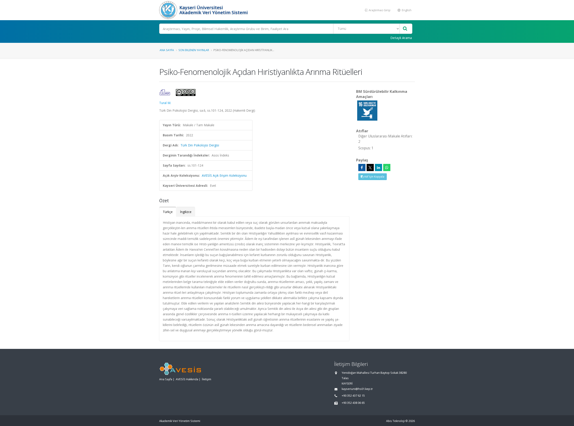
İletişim (206, 379)
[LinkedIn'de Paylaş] (378, 167)
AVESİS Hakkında (187, 379)
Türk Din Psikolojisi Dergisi (199, 145)
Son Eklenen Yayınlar (193, 50)
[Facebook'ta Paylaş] (361, 167)
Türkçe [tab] (168, 212)
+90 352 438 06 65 (353, 403)
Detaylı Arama (401, 37)
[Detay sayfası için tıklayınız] (367, 110)
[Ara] (405, 29)
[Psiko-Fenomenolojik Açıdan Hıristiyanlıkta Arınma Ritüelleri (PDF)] (165, 92)
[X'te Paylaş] (370, 167)
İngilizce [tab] (185, 212)
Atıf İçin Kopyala (373, 176)
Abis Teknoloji (395, 421)
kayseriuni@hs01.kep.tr (357, 389)
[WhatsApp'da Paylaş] (386, 167)
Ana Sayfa (167, 50)
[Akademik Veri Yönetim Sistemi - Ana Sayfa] (168, 10)
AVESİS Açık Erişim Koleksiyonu (224, 175)
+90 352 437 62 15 (353, 396)
